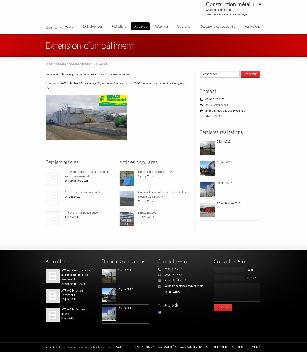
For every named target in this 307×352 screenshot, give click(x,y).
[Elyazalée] (105, 347)
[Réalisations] (119, 26)
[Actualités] (140, 26)
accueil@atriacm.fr (216, 105)
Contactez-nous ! (195, 346)
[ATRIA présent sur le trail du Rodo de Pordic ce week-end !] (53, 178)
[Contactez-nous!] (93, 26)
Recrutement (248, 346)
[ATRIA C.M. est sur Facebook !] (53, 198)
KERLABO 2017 (148, 212)
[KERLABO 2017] (127, 219)
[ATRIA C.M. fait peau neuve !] (53, 219)
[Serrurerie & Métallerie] (207, 168)
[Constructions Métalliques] (207, 148)
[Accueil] (70, 26)
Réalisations (144, 346)
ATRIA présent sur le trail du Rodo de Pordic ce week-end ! (76, 275)
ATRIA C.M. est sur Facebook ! (83, 192)
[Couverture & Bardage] (207, 210)
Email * (251, 277)
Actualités (167, 346)
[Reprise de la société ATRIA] (127, 178)
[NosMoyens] (252, 26)
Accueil (122, 346)
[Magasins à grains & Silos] (207, 189)
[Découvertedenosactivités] (218, 26)
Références (223, 346)
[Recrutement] (184, 26)
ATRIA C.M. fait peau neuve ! (82, 212)
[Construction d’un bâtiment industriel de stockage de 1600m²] (127, 198)
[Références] (161, 26)
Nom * (251, 269)
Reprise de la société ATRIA (155, 171)
